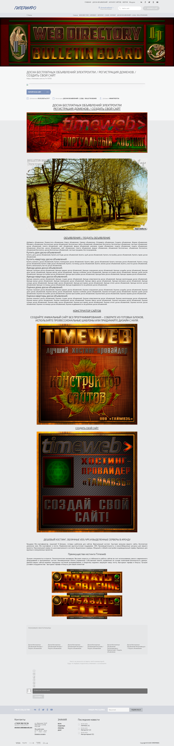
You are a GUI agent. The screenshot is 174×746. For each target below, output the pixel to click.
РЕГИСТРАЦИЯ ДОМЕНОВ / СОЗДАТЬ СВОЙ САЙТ (87, 108)
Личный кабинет (106, 7)
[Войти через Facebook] (34, 676)
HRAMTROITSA (114, 98)
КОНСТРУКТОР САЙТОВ (87, 310)
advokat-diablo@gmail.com (23, 727)
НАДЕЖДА (61, 726)
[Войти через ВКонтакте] (34, 673)
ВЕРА (59, 724)
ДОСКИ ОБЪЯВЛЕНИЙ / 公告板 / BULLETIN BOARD (80, 98)
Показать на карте (40, 734)
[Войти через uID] (34, 670)
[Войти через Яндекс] (34, 679)
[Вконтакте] (35, 710)
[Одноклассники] (47, 710)
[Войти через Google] (34, 682)
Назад (30, 15)
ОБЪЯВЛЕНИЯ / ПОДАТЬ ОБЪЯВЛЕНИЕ (87, 237)
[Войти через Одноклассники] (34, 685)
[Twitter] (43, 710)
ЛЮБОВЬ (61, 728)
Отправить (38, 696)
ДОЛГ (60, 730)
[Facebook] (39, 710)
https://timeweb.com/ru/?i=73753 (39, 78)
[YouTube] (51, 710)
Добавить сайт (152, 8)
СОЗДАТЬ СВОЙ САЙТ (87, 428)
